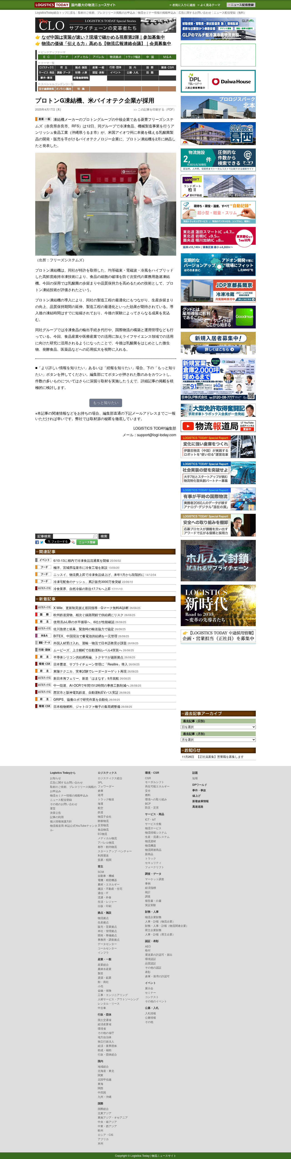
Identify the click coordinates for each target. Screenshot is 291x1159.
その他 (149, 1022)
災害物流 (103, 825)
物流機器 (150, 845)
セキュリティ (153, 862)
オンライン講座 (64, 88)
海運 (100, 803)
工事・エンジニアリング (113, 995)
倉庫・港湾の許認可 (157, 976)
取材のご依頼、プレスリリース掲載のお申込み (106, 12)
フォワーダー (106, 786)
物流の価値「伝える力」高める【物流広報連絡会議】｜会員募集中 (106, 43)
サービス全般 (153, 824)
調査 (148, 896)
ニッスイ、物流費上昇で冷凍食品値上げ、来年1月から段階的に (98, 574)
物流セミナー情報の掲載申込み (157, 12)
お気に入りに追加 (183, 5)
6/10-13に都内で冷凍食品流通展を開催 (81, 560)
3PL (100, 782)
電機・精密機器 (107, 880)
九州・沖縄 (104, 1097)
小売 (100, 986)
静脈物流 (103, 821)
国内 (133, 67)
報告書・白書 (153, 900)
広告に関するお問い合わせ (194, 12)
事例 (148, 883)
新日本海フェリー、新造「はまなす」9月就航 (86, 678)
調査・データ (64, 73)
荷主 (64, 67)
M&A (167, 57)
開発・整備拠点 (107, 935)
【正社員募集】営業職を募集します (220, 756)
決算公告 (55, 812)
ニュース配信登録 (61, 799)
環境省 (102, 1028)
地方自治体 (104, 1037)
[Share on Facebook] (37, 541)
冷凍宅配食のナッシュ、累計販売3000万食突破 (87, 581)
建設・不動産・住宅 (110, 888)
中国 (150, 57)
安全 (148, 790)
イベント (115, 73)
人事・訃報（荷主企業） (160, 934)
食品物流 (103, 829)
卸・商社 (103, 982)
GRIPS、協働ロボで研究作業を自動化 (80, 699)
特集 (81, 88)
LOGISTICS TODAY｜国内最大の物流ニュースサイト (51, 5)
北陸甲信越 (104, 1079)
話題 (150, 73)
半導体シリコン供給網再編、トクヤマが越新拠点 (88, 657)
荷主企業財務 (153, 930)
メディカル (81, 57)
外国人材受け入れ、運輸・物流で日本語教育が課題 (90, 642)
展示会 (149, 988)
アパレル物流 (106, 842)
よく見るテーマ (209, 5)
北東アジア (104, 1113)
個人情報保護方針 (61, 821)
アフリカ (103, 1139)
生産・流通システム (157, 837)
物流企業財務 (153, 917)
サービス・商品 (46, 73)
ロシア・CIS (105, 1134)
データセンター (107, 944)
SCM (101, 872)
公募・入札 (133, 73)
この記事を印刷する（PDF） (157, 109)
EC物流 (102, 834)
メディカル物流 (107, 838)
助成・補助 (104, 1050)
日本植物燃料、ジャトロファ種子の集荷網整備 (86, 706)
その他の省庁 (106, 1033)
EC (46, 57)
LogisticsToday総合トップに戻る (55, 12)
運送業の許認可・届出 (158, 954)
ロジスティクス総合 (110, 778)
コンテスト (152, 997)
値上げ (64, 78)
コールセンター (107, 948)
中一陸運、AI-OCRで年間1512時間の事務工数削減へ (91, 685)
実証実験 (150, 905)
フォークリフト (154, 867)
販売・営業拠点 (107, 926)
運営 (52, 808)
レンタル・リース (109, 1003)
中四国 (102, 1092)
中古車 (102, 1008)
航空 (100, 808)
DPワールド (167, 73)
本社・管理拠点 (107, 931)
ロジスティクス (46, 67)
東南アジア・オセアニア (113, 1117)
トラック (150, 858)
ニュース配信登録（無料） (230, 12)
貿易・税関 (104, 860)
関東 (100, 1075)
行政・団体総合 (107, 1054)
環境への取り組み (156, 799)
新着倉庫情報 (81, 78)
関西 (100, 1088)
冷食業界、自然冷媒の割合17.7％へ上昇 (82, 588)
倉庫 (100, 790)
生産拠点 (103, 922)
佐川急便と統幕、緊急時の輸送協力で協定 (83, 628)
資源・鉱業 (104, 977)
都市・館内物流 (107, 847)
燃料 (148, 795)
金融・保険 (104, 990)
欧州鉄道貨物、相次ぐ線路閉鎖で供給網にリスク (88, 614)
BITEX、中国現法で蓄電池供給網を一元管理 (85, 635)
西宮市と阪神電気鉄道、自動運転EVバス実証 (85, 692)
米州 (100, 1143)
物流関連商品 (153, 850)
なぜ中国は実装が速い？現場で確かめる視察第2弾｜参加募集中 (103, 37)
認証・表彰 (98, 73)
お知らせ (55, 778)
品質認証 (150, 963)
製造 (100, 973)
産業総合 (103, 964)
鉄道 (100, 812)
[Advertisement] (105, 491)
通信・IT (103, 893)
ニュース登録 (87, 542)
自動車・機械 (106, 875)
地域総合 (103, 1066)
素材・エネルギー (109, 884)
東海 (100, 1084)
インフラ (103, 952)
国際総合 (103, 1109)
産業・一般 (98, 67)
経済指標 (150, 887)
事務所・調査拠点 (109, 939)
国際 (150, 67)
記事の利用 (57, 817)
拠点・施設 (81, 67)
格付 (148, 950)
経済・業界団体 (107, 1046)
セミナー (150, 992)
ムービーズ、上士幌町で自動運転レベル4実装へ (87, 650)
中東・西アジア (107, 1126)
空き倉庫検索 (46, 88)
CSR (148, 778)
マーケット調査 (154, 879)
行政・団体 (115, 67)
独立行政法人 (106, 1041)
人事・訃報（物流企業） (160, 921)
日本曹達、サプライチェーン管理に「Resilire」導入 (90, 664)
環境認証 (150, 959)
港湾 (100, 795)
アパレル (98, 57)
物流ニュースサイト (164, 1155)
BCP (148, 803)
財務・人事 (81, 73)
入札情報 (150, 1013)
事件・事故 (46, 78)
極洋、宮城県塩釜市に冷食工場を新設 (80, 567)
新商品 (149, 854)
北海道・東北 (106, 1071)
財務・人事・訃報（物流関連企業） (167, 925)
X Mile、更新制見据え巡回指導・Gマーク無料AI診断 (91, 607)
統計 (148, 892)
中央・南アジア (107, 1122)
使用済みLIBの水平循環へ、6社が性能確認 (83, 621)
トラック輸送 (133, 57)
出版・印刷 (104, 906)
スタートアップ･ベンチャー (115, 851)
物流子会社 (104, 816)
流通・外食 (104, 897)
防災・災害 (152, 807)
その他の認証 (153, 967)
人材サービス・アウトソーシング (118, 999)
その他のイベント (156, 1001)
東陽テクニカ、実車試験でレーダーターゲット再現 (90, 671)
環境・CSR (167, 67)
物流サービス (153, 828)
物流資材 (150, 841)
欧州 (100, 1130)
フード (64, 57)
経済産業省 (104, 1024)
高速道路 (98, 78)
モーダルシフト (154, 782)
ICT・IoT (150, 819)
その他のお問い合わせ (63, 804)
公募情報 (150, 1017)
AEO (148, 946)
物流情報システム (156, 832)
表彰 (148, 972)
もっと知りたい (105, 403)
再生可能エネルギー (157, 786)
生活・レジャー (107, 901)
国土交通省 (104, 1020)
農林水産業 (104, 969)
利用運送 (103, 855)
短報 (195, 778)
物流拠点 (115, 57)
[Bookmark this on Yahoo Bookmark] (73, 541)
